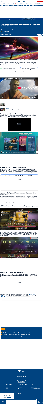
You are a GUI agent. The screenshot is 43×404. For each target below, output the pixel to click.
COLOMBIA (8, 3)
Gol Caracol (7, 388)
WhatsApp (7, 295)
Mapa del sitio (19, 393)
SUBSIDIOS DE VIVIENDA (7, 5)
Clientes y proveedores (20, 392)
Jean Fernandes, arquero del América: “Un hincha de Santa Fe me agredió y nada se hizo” (14, 336)
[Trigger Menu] (1, 1)
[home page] (21, 1)
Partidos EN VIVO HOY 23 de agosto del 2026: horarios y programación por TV (13, 330)
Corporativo (32, 392)
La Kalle (7, 389)
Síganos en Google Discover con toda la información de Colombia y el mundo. (28, 69)
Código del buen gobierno (20, 389)
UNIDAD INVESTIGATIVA (21, 3)
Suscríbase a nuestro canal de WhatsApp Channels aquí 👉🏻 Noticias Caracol (9, 69)
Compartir (40, 35)
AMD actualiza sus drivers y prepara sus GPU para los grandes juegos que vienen (18, 109)
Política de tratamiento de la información (35, 388)
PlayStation (15, 296)
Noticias (6, 395)
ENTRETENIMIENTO (37, 3)
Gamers (23, 296)
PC (19, 296)
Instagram (30, 294)
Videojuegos (27, 296)
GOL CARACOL (13, 3)
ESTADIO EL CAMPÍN (19, 5)
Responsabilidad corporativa (34, 387)
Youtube (1, 295)
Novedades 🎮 (9, 296)
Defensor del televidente (20, 387)
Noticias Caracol (2, 21)
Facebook (34, 294)
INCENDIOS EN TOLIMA (13, 5)
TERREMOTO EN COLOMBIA (26, 5)
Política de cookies (33, 389)
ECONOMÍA (27, 3)
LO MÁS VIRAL (32, 5)
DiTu (6, 392)
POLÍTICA (4, 3)
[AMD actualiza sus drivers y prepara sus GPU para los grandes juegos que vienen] (2, 109)
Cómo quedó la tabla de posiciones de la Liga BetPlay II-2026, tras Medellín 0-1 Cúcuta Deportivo (16, 334)
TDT (18, 388)
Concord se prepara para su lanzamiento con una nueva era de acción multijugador (19, 21)
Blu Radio (7, 387)
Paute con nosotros (20, 394)
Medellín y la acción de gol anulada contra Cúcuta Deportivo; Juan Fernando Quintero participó (16, 332)
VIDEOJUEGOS (7, 21)
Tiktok (4, 295)
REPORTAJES (32, 3)
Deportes (10, 395)
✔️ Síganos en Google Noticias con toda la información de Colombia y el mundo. (20, 175)
